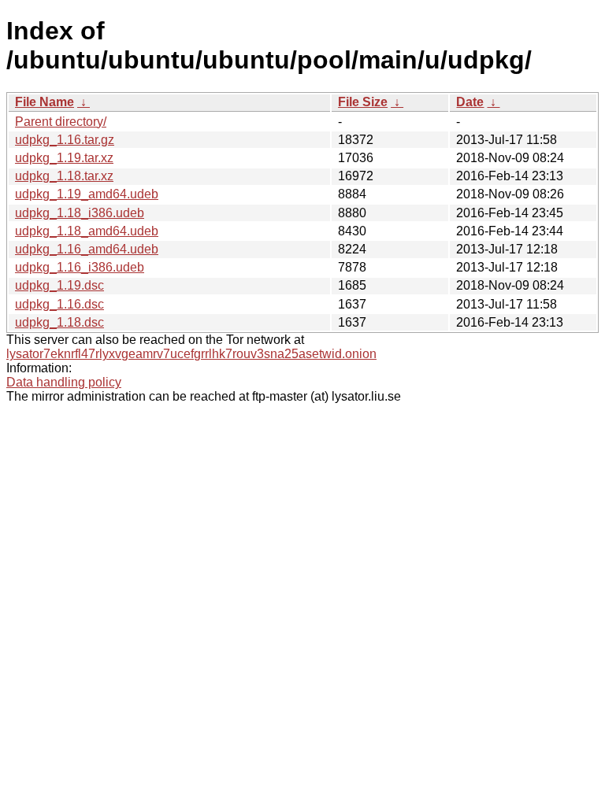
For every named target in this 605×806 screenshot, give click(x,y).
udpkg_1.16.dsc (59, 304)
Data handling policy (63, 382)
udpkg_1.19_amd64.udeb (86, 194)
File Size (363, 102)
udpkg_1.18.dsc (59, 322)
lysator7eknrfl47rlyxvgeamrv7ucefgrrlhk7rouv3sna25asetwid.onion (191, 353)
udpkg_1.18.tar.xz (64, 176)
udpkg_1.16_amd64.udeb (86, 249)
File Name (44, 102)
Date (470, 102)
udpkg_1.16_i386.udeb (79, 267)
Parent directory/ (60, 121)
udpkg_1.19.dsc (59, 285)
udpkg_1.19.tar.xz (64, 158)
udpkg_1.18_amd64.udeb (86, 231)
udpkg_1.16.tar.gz (64, 139)
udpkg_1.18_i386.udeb (79, 213)
